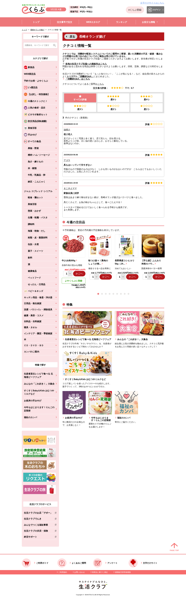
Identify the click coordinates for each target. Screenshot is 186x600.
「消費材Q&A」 (86, 76)
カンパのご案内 (31, 351)
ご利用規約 (62, 572)
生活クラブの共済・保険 (38, 531)
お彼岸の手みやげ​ (32, 400)
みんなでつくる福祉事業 (38, 525)
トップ (24, 30)
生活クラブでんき (38, 519)
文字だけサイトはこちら (152, 3)
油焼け (67, 129)
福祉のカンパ (30, 417)
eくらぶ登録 (134, 10)
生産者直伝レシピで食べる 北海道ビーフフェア (38, 375)
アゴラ (67, 160)
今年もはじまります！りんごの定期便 (39, 409)
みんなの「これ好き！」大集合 (39, 383)
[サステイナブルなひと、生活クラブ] (93, 588)
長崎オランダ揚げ (37, 30)
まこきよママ (70, 188)
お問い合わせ (79, 572)
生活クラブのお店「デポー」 (38, 513)
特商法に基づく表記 (100, 572)
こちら (100, 84)
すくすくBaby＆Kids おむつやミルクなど (39, 392)
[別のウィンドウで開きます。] (39, 456)
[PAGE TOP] (174, 547)
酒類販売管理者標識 (123, 572)
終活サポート (38, 537)
